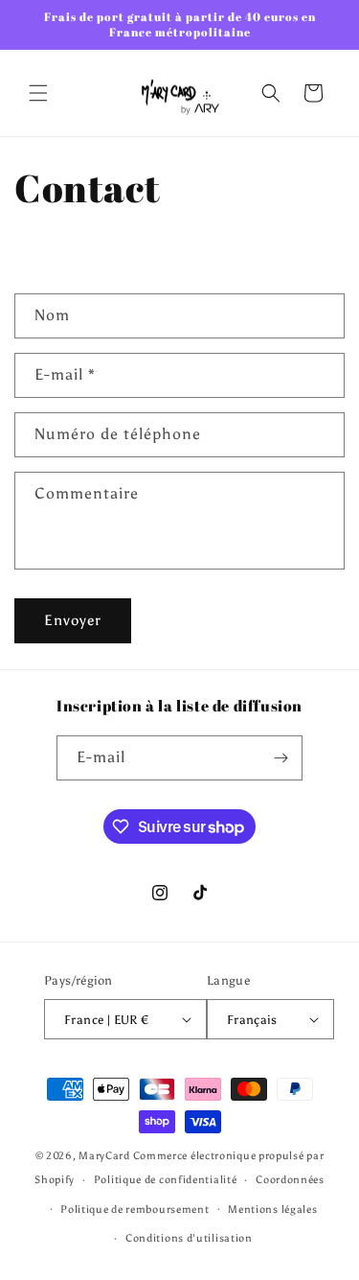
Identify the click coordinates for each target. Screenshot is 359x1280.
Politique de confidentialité (165, 1180)
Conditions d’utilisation (189, 1238)
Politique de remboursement (134, 1209)
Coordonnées (290, 1180)
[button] (38, 93)
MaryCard (104, 1156)
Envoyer (72, 620)
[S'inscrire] (280, 757)
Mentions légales (272, 1209)
